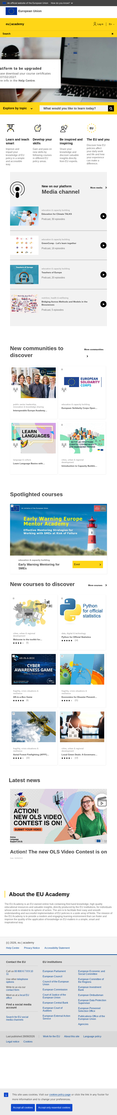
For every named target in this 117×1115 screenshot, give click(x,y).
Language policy (92, 1036)
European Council (52, 976)
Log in (100, 24)
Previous (13, 816)
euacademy (15, 24)
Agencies (83, 1024)
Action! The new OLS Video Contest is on (58, 852)
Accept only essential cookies (54, 1107)
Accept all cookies (23, 1107)
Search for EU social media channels (17, 1018)
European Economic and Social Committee (91, 972)
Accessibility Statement (57, 948)
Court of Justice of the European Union (54, 996)
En (110, 24)
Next (104, 816)
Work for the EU (51, 1036)
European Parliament (54, 971)
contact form (12, 990)
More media (96, 187)
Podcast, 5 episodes (53, 310)
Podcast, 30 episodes (53, 219)
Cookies (27, 1041)
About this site (71, 1036)
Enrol (77, 564)
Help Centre (12, 948)
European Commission (55, 989)
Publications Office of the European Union (91, 1017)
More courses (95, 585)
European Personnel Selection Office (89, 1009)
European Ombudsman (90, 995)
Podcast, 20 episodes (53, 277)
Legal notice (12, 1041)
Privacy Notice (32, 948)
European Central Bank (55, 1002)
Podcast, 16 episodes (53, 248)
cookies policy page (60, 1094)
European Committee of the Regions (91, 980)
